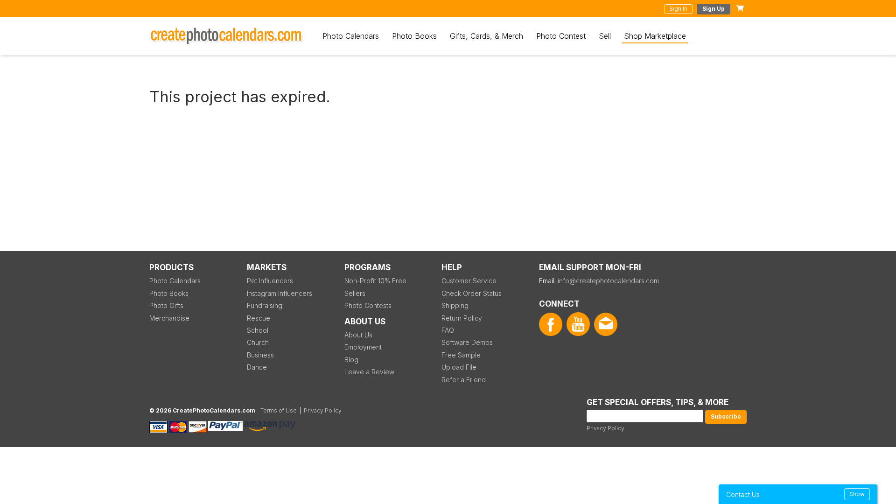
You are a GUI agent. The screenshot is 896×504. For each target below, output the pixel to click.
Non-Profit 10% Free (375, 281)
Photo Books (414, 36)
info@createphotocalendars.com (608, 281)
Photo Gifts (166, 305)
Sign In (678, 8)
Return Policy (461, 318)
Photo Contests (368, 305)
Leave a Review (369, 372)
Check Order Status (471, 293)
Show (857, 493)
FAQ (447, 330)
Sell (605, 36)
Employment (363, 347)
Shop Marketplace (655, 36)
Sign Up (713, 8)
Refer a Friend (463, 380)
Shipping (455, 305)
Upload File (458, 367)
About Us (358, 335)
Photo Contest (561, 36)
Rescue (258, 318)
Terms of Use (278, 410)
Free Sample (461, 355)
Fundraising (264, 305)
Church (258, 342)
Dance (257, 367)
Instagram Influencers (279, 293)
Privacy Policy (605, 428)
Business (260, 355)
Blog (351, 360)
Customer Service (469, 281)
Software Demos (467, 342)
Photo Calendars (350, 36)
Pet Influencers (270, 281)
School (257, 330)
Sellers (354, 293)
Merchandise (169, 318)
